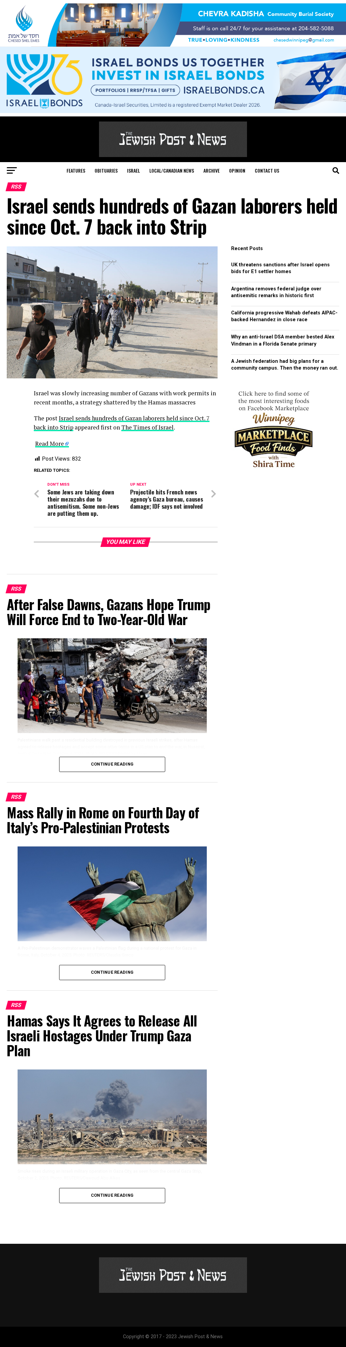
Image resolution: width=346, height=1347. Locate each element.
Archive (211, 170)
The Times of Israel (147, 427)
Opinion (237, 170)
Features (76, 170)
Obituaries (106, 170)
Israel (133, 170)
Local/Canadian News (171, 170)
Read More (49, 443)
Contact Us (267, 170)
